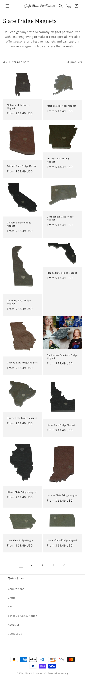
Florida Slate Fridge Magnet (62, 272)
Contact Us (15, 633)
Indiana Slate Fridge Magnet (62, 495)
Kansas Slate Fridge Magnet (62, 540)
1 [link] (21, 565)
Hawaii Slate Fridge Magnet (22, 418)
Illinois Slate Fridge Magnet (22, 492)
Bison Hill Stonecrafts (36, 673)
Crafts (12, 597)
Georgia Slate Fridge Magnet (22, 362)
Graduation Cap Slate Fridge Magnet (62, 357)
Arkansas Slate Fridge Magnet (58, 160)
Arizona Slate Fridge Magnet (22, 166)
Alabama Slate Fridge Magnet (18, 106)
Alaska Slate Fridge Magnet (61, 105)
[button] (7, 6)
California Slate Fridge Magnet (19, 224)
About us (14, 624)
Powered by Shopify (58, 673)
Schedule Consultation (22, 615)
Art (10, 607)
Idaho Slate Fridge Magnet (61, 425)
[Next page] (64, 564)
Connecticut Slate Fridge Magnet (60, 218)
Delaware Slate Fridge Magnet (19, 302)
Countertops (16, 589)
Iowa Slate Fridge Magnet (20, 540)
